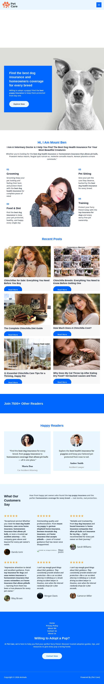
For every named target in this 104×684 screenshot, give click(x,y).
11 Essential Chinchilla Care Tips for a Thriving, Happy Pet (24, 374)
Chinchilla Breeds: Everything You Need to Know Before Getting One (76, 282)
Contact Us (52, 631)
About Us (52, 633)
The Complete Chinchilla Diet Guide (23, 328)
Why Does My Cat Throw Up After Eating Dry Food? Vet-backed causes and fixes (75, 374)
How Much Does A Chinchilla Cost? (72, 328)
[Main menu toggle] (99, 4)
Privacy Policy (52, 625)
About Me (52, 628)
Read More (13, 289)
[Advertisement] (52, 28)
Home (52, 623)
